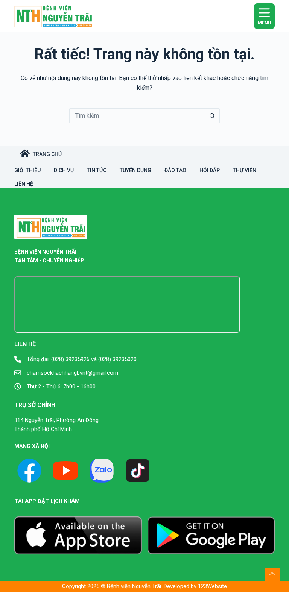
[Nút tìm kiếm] (212, 115)
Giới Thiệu (27, 170)
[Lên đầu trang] (272, 575)
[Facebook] (29, 471)
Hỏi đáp (209, 170)
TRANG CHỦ (47, 154)
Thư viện (244, 170)
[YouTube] (65, 471)
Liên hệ (23, 184)
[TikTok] (138, 471)
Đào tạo (175, 170)
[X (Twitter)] (102, 471)
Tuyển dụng (135, 170)
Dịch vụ (64, 170)
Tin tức (96, 170)
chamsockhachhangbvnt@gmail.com (72, 372)
